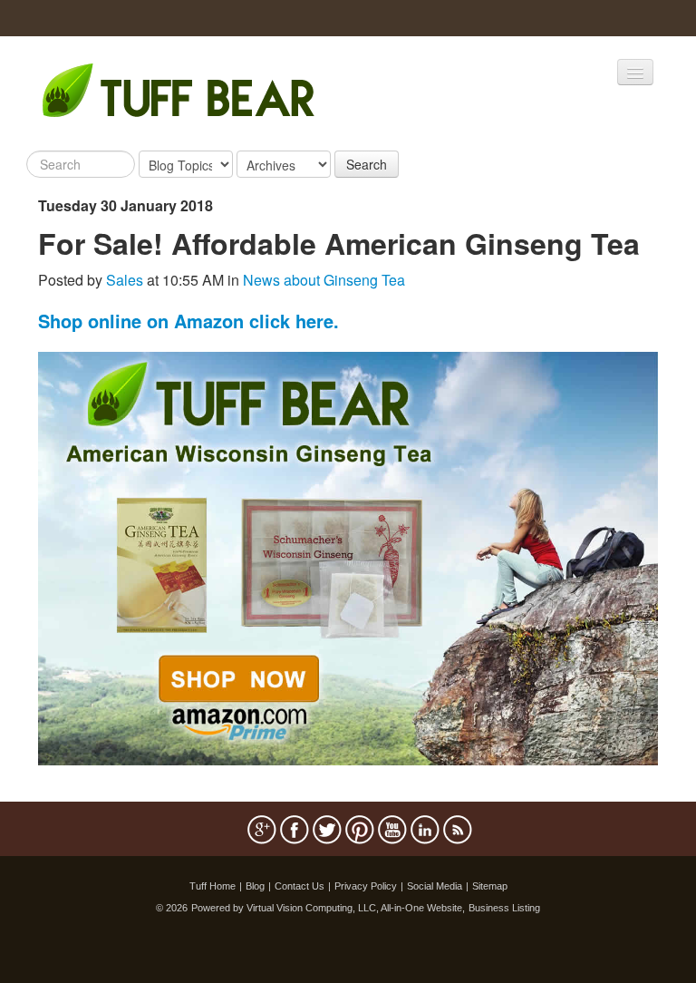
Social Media (434, 886)
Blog (255, 886)
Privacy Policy (365, 886)
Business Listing (504, 907)
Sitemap (490, 886)
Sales (124, 279)
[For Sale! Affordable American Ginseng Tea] (348, 556)
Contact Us (299, 886)
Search (366, 164)
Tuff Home (212, 886)
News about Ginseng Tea (324, 279)
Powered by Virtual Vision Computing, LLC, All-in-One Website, (328, 907)
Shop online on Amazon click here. (188, 320)
